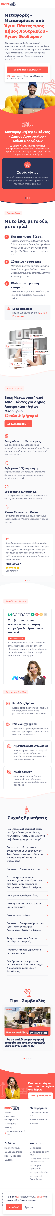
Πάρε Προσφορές (39, 1095)
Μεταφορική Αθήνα (39, 1172)
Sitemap (8, 1127)
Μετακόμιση (35, 1147)
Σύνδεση (34, 1123)
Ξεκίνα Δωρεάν (16, 423)
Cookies (39, 1196)
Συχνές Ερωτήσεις (38, 1119)
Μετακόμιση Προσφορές (35, 1167)
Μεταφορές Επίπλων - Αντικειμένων (40, 1160)
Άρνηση (29, 1207)
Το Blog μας (10, 1123)
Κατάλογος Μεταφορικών (11, 1118)
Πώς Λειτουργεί (12, 1147)
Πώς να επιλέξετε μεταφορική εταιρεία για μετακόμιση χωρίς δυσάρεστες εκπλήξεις (25, 1043)
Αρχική (8, 1112)
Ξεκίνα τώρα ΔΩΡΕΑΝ (26, 69)
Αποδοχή (14, 1207)
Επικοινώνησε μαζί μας (16, 1133)
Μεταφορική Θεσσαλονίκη (36, 1177)
